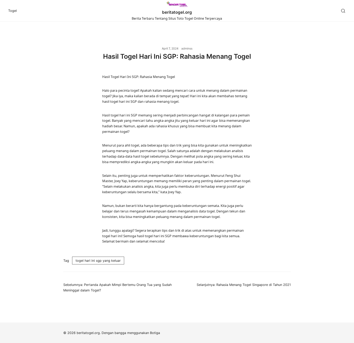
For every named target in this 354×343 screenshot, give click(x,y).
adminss (186, 48)
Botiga (155, 333)
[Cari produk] (343, 11)
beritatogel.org (177, 12)
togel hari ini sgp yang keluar (98, 260)
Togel (12, 11)
